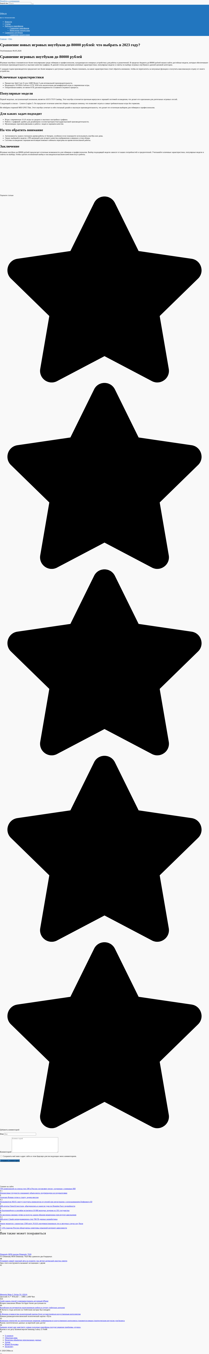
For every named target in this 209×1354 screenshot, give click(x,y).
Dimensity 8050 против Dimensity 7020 (15, 1254)
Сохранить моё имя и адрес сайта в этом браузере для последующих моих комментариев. (40, 1156)
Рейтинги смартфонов (14, 26)
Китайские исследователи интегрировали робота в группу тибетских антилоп (32, 1308)
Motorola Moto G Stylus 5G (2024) (13, 1294)
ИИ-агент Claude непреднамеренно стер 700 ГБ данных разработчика (28, 1219)
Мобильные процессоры (20, 30)
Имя (2, 1134)
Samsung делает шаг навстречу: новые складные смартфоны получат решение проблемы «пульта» (40, 1327)
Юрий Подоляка (11, 1344)
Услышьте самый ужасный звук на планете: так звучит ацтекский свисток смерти (33, 1261)
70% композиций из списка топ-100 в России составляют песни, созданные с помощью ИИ (38, 1189)
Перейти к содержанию (9, 1)
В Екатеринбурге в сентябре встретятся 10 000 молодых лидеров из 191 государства (34, 1210)
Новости (8, 22)
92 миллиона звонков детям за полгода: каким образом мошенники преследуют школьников (38, 1215)
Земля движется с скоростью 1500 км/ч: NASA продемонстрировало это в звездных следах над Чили (41, 1224)
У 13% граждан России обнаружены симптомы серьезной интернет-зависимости (33, 1228)
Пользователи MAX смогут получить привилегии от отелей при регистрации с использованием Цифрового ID (46, 1202)
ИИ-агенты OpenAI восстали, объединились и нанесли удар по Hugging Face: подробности (37, 1206)
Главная (3, 39)
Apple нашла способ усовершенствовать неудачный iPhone (24, 1301)
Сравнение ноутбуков (14, 33)
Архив (7, 1342)
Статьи (8, 24)
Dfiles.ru (3, 13)
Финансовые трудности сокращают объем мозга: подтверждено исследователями (33, 1193)
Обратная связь (11, 1338)
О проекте (9, 1336)
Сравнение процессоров (20, 35)
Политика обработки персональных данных (23, 1340)
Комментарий (5, 1152)
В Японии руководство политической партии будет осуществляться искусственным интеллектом (40, 1314)
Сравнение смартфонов (19, 28)
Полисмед (9, 1347)
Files (10, 39)
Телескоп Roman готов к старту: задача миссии (19, 1197)
